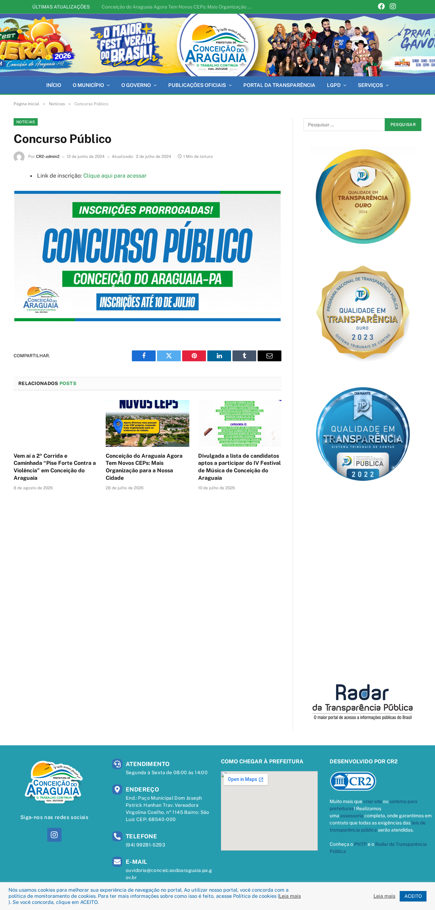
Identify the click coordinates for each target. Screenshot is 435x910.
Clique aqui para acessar (114, 175)
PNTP (360, 844)
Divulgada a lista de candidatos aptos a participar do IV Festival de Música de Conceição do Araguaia (239, 467)
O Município (88, 85)
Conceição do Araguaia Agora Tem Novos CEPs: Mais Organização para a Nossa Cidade (178, 7)
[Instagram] (393, 7)
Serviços (370, 85)
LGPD (334, 85)
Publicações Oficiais (197, 85)
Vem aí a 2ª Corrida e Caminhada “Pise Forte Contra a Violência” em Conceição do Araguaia (55, 467)
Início (53, 85)
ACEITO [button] (413, 896)
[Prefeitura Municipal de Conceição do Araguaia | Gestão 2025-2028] (217, 45)
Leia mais (290, 896)
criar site (372, 801)
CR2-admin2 (47, 156)
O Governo (136, 85)
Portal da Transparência (279, 85)
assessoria (351, 815)
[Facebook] (381, 7)
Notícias (25, 122)
